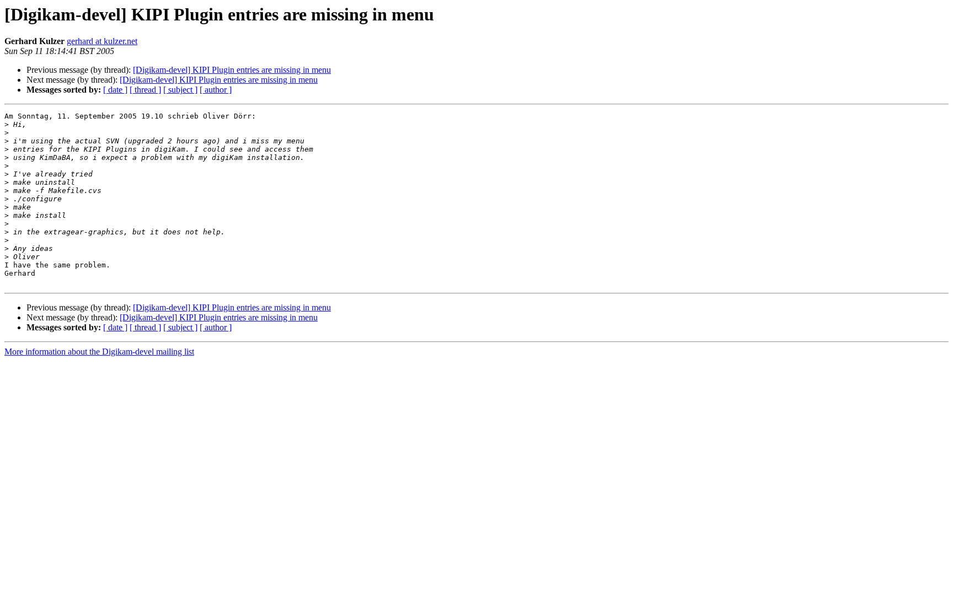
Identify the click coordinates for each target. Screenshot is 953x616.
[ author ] (216, 89)
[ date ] (115, 89)
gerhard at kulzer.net (102, 41)
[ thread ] (145, 89)
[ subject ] (180, 89)
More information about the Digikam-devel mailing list (99, 351)
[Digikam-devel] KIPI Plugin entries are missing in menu (232, 69)
